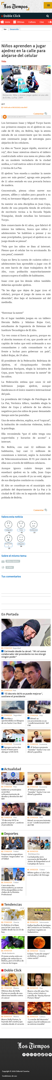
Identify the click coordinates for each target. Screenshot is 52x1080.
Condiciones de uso (9, 1076)
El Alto (9, 567)
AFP (3, 104)
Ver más (4, 773)
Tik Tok (43, 1054)
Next (51, 22)
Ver (6, 29)
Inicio (7, 22)
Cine (42, 22)
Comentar (39, 113)
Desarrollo (14, 29)
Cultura (31, 22)
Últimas (20, 22)
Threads (46, 1054)
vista (3, 618)
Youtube (39, 1054)
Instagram (35, 1054)
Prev (1, 22)
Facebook (24, 1054)
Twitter (28, 1054)
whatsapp (31, 1054)
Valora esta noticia (12, 516)
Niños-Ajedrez (13, 561)
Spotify (50, 1054)
